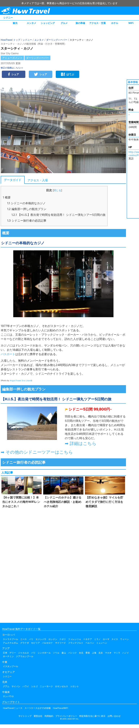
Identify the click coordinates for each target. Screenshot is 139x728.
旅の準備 (80, 23)
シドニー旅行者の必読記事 (26, 220)
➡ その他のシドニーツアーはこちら (37, 452)
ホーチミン (8, 656)
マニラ (117, 652)
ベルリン (89, 642)
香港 (87, 652)
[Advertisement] (63, 564)
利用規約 (49, 716)
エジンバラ (40, 639)
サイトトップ (24, 716)
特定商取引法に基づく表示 (92, 716)
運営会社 (38, 716)
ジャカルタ (23, 652)
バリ (33, 652)
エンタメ (31, 23)
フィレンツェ (74, 639)
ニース (23, 639)
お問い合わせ (114, 716)
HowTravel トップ (10, 39)
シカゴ (34, 686)
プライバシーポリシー (66, 716)
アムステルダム (10, 642)
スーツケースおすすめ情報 (38, 708)
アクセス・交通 (97, 23)
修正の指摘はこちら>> (12, 67)
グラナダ (24, 642)
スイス (114, 639)
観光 (15, 23)
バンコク (72, 652)
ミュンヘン (101, 642)
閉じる (57, 190)
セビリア (35, 642)
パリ (31, 639)
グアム (6, 686)
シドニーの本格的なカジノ (26, 203)
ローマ (106, 639)
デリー (12, 652)
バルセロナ (47, 642)
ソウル (56, 652)
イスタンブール (10, 666)
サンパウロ (8, 696)
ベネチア (87, 639)
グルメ (64, 23)
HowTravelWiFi (60, 708)
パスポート (8, 354)
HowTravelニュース (12, 708)
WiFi (131, 23)
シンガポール (44, 652)
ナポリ (62, 639)
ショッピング (48, 23)
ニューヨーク (46, 686)
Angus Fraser (15, 380)
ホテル (114, 23)
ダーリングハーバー (56, 39)
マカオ (108, 652)
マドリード (60, 642)
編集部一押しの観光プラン (26, 209)
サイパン (16, 686)
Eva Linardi (26, 380)
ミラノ (97, 639)
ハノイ (125, 652)
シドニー (8, 17)
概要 (7, 197)
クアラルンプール (24, 656)
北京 (100, 652)
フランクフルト (75, 642)
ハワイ (25, 686)
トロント (74, 686)
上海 (94, 652)
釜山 (64, 652)
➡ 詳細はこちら (80, 443)
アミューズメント (12, 57)
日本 (5, 652)
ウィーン (124, 639)
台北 (81, 652)
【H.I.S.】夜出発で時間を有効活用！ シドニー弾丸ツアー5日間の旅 (58, 215)
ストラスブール (10, 639)
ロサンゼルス (61, 686)
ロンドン (53, 639)
